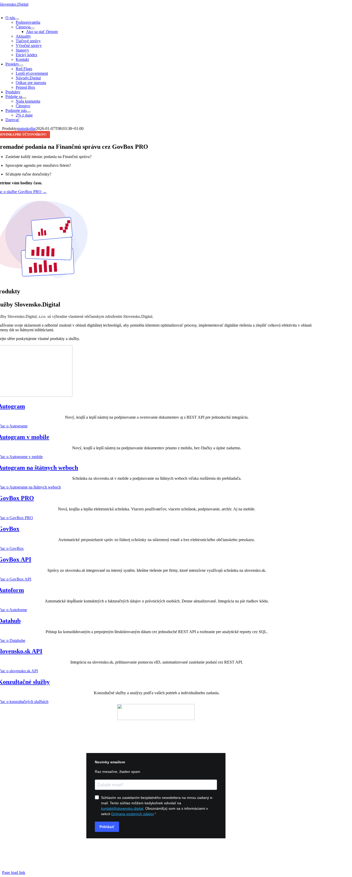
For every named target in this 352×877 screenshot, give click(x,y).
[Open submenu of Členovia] (32, 28)
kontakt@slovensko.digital (156, 728)
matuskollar (26, 128)
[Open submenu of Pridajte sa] (24, 98)
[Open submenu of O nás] (17, 19)
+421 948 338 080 (156, 736)
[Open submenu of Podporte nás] (29, 112)
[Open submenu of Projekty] (21, 65)
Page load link (13, 872)
